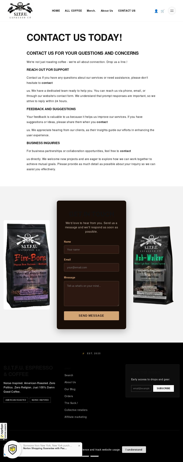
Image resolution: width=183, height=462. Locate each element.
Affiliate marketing (76, 417)
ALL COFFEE (73, 10)
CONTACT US (126, 10)
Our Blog (70, 389)
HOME (56, 10)
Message (69, 277)
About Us (107, 10)
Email (67, 259)
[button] (3, 432)
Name (67, 241)
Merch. (91, 10)
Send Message (91, 315)
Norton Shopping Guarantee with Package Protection (45, 448)
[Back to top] (174, 456)
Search (69, 375)
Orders (69, 396)
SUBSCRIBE (163, 388)
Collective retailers (76, 410)
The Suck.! (71, 403)
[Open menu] (172, 11)
